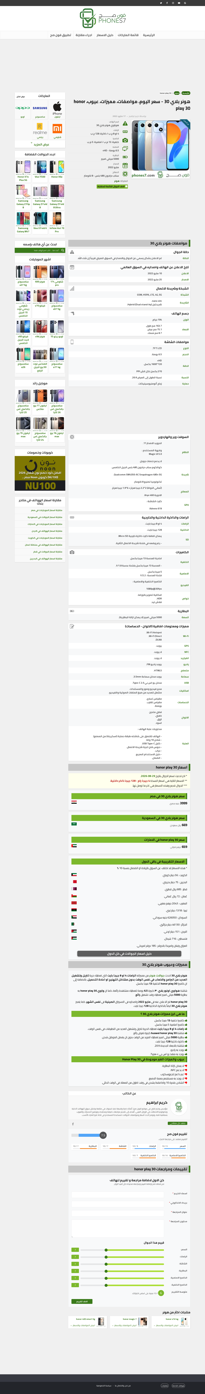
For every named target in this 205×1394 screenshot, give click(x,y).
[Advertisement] (102, 65)
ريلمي (40, 137)
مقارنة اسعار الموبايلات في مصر (46, 510)
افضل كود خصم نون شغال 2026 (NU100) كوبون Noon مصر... (40, 475)
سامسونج (40, 117)
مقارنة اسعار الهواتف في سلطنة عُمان (43, 545)
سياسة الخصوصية (103, 1385)
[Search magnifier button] (62, 250)
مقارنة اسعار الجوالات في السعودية (45, 517)
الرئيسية (149, 35)
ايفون (57, 117)
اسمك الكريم (180, 1193)
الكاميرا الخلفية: (179, 1284)
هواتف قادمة (178, 1386)
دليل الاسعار (105, 35)
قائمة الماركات (128, 35)
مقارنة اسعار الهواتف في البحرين (46, 559)
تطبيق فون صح (60, 35)
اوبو (23, 117)
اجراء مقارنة (84, 35)
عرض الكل (21, 96)
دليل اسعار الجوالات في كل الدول (129, 953)
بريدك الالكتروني (178, 1202)
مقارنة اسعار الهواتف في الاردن (47, 531)
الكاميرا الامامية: (178, 1277)
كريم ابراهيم (134, 116)
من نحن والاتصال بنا (123, 1385)
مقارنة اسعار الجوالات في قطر (47, 552)
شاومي (57, 137)
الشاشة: (183, 1263)
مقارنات (164, 1386)
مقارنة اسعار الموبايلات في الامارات (45, 524)
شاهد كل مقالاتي (177, 1123)
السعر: (184, 1249)
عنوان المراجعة (179, 1212)
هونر (177, 93)
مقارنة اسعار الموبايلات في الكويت (45, 538)
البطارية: (183, 1270)
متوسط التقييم (179, 1291)
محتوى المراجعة (178, 1221)
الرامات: (183, 1256)
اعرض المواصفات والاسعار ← (166, 1325)
